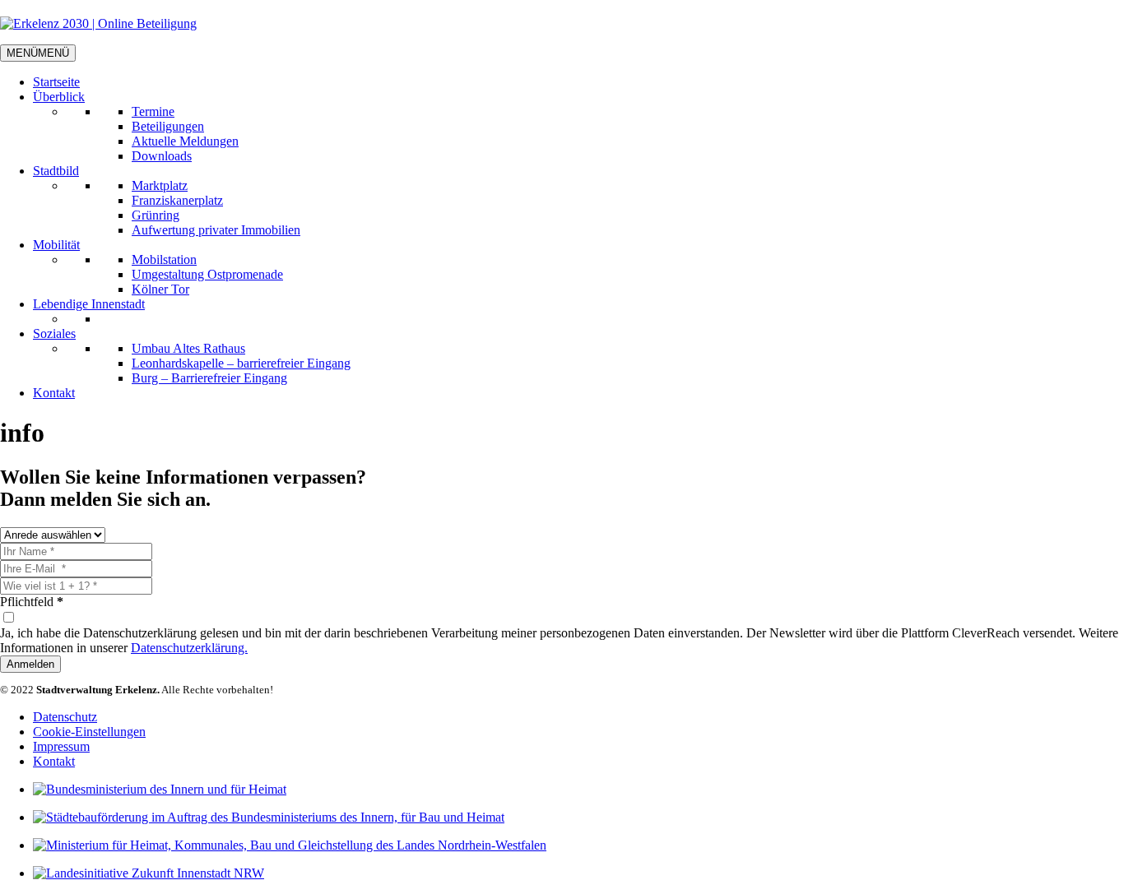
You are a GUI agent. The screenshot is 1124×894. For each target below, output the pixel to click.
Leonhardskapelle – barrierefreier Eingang (241, 363)
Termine (153, 111)
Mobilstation (164, 259)
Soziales (54, 333)
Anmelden (30, 664)
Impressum (61, 746)
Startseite (56, 82)
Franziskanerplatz (177, 200)
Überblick (59, 97)
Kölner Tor (160, 289)
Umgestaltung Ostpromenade (207, 274)
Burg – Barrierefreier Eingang (209, 378)
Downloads (162, 156)
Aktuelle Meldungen (185, 141)
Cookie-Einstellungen (89, 732)
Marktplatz (160, 185)
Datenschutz (65, 717)
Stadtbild (56, 171)
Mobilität (56, 245)
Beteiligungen (168, 126)
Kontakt (54, 393)
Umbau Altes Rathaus (188, 348)
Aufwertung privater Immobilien (216, 230)
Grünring (155, 215)
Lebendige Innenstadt (89, 304)
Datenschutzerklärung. (189, 648)
